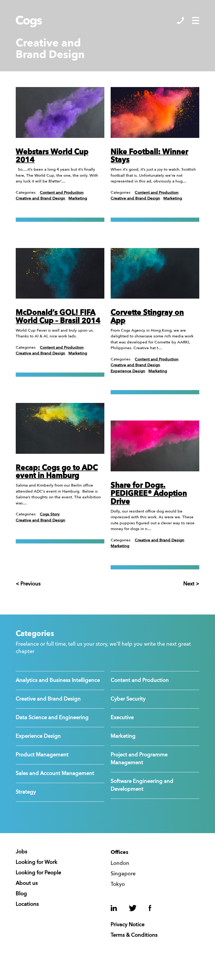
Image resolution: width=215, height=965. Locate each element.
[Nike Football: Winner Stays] (155, 112)
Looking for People (38, 873)
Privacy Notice (127, 925)
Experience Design (128, 371)
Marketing (77, 199)
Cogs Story (50, 514)
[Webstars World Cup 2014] (60, 112)
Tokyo (118, 884)
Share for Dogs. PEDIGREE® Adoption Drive (149, 494)
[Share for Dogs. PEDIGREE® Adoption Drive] (155, 445)
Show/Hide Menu (195, 20)
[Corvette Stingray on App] (155, 273)
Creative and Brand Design (40, 199)
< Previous (28, 584)
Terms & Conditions (134, 935)
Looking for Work (36, 862)
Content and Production (62, 193)
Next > (191, 584)
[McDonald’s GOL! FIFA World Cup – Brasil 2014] (60, 273)
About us (27, 883)
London (120, 863)
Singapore (123, 874)
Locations (27, 904)
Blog (21, 894)
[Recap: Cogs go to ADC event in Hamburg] (60, 428)
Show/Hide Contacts (180, 20)
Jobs (21, 852)
